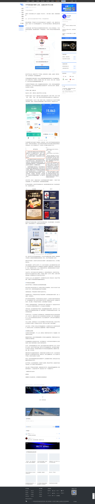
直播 (23, 14)
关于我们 (32, 492)
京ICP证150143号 (54, 502)
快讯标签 (40, 496)
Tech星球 (26, 7)
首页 (23, 8)
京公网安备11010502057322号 (61, 502)
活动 (23, 20)
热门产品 (40, 492)
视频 (23, 16)
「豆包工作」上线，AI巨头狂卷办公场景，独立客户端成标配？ (30, 462)
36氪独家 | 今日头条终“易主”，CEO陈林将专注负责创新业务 (36, 377)
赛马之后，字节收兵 (52, 472)
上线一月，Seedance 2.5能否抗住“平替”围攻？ (69, 26)
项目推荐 (26, 492)
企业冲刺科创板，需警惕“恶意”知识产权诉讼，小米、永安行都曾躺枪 (68, 89)
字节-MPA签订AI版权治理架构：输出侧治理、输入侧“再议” (42, 484)
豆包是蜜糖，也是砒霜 (40, 472)
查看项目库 (74, 73)
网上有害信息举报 (66, 501)
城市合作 (26, 490)
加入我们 (32, 496)
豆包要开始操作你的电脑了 (53, 483)
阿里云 (34, 501)
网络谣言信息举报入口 (28, 498)
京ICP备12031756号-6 (49, 502)
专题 (23, 18)
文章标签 (40, 494)
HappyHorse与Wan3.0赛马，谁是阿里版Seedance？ (69, 30)
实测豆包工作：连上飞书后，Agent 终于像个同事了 (54, 462)
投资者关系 (27, 496)
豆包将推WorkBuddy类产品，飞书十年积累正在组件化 (30, 484)
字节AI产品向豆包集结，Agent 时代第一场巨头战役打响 (42, 462)
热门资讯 (40, 490)
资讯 (23, 12)
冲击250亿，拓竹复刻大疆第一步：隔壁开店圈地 (69, 34)
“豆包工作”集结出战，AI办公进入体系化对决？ (30, 473)
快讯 (23, 10)
